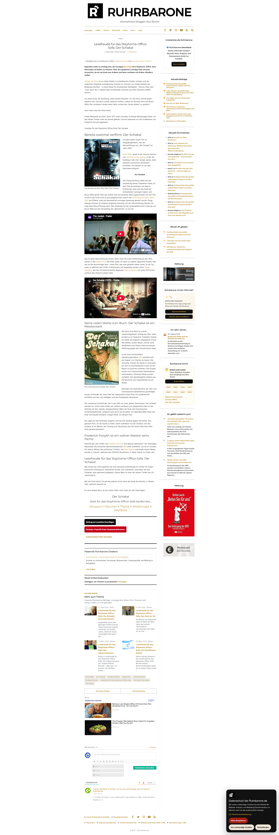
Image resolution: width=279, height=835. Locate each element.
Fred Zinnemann (130, 270)
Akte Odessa (129, 449)
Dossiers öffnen (171, 399)
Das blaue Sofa (137, 61)
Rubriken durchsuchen (173, 397)
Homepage (88, 30)
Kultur (125, 30)
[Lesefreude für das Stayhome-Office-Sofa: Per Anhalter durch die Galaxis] (90, 610)
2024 (182, 387)
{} (118, 761)
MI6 (125, 446)
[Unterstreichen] (100, 761)
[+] (122, 761)
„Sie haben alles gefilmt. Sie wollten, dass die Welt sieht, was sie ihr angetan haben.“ (180, 421)
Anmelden (152, 747)
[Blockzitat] (112, 761)
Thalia (124, 506)
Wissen (106, 30)
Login (140, 30)
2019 (190, 392)
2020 (182, 392)
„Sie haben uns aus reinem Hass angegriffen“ (178, 99)
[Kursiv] (97, 761)
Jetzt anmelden (179, 64)
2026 (168, 387)
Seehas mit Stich (91, 81)
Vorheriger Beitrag (102, 691)
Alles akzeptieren (238, 820)
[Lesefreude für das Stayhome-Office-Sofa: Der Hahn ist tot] (128, 610)
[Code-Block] (115, 761)
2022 (168, 392)
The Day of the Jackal (136, 157)
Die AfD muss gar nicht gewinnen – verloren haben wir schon (181, 156)
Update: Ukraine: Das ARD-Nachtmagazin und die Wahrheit (179, 461)
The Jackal (89, 683)
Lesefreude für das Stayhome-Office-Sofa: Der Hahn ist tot (145, 613)
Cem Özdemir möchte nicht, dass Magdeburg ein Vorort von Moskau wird (179, 116)
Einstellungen (263, 827)
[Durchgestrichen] (103, 761)
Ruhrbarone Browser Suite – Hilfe (153, 823)
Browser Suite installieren (179, 317)
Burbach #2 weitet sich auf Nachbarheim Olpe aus (178, 337)
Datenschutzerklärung (107, 823)
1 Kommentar (132, 52)
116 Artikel (90, 569)
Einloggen (122, 582)
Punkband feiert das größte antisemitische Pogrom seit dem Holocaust (178, 85)
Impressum (90, 823)
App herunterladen (179, 311)
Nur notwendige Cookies (241, 827)
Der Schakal (100, 677)
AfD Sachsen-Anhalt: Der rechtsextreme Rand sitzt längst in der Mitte (180, 108)
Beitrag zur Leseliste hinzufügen (100, 522)
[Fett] (94, 761)
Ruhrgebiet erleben (121, 817)
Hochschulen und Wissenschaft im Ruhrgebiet (107, 557)
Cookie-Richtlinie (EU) (128, 823)
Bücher (111, 506)
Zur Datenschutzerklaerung (240, 814)
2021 (175, 392)
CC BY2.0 (148, 61)
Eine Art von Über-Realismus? (177, 103)
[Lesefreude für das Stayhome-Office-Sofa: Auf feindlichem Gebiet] (128, 644)
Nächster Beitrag (138, 691)
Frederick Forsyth (121, 61)
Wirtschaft (116, 30)
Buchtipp (128, 67)
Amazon (95, 506)
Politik (98, 30)
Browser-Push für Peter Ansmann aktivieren (105, 529)
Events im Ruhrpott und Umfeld (98, 817)
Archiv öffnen (179, 381)
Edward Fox (101, 262)
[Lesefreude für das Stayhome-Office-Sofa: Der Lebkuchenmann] (90, 644)
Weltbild (120, 510)
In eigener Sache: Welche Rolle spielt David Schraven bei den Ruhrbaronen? (180, 443)
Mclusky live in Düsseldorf (176, 121)
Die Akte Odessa (114, 677)
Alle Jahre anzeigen (172, 402)
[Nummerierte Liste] (106, 761)
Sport (133, 30)
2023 (190, 387)
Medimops (141, 506)
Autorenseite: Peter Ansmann (99, 537)
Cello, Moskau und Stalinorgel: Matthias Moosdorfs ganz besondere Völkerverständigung (180, 92)
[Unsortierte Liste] (109, 761)
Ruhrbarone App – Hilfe (177, 823)
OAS (140, 357)
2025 (175, 387)
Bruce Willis (127, 154)
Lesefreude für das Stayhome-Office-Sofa (116, 680)
